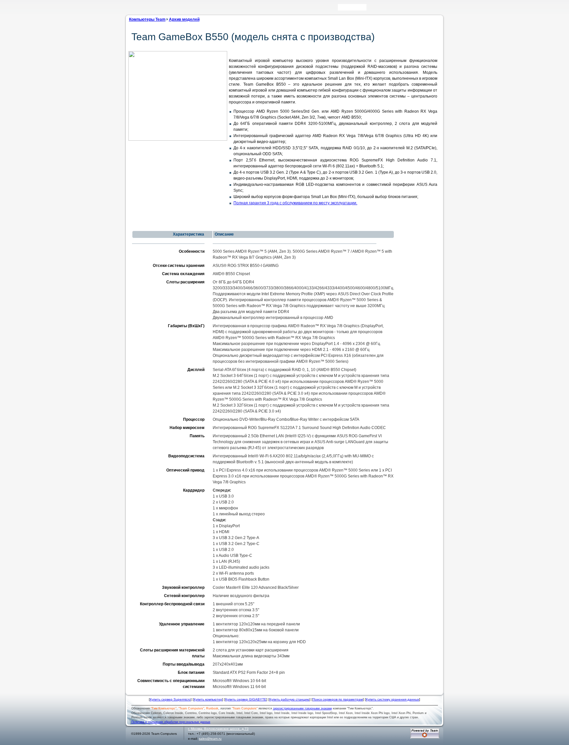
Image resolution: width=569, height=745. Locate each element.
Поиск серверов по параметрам (337, 699)
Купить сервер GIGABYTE (245, 699)
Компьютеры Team (147, 19)
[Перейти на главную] (139, 9)
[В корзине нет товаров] (438, 7)
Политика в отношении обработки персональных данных (170, 722)
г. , (218, 729)
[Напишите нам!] (380, 9)
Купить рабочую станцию (289, 699)
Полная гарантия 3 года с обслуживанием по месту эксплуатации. (295, 203)
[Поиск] (371, 9)
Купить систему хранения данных (392, 699)
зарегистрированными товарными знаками (302, 708)
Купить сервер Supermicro (170, 699)
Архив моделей (184, 19)
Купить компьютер (208, 699)
